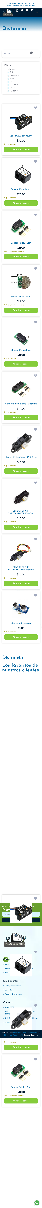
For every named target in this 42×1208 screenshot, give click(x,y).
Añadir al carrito (21, 149)
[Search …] (32, 10)
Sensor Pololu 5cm (21, 350)
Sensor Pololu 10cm (21, 243)
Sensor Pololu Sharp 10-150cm (21, 403)
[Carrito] (17, 10)
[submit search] (32, 53)
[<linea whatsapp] (37, 1203)
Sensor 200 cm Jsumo (21, 135)
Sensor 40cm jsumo (21, 189)
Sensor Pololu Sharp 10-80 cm (21, 457)
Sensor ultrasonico (21, 623)
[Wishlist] (22, 10)
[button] (37, 13)
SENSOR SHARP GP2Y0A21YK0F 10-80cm (21, 512)
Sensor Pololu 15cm (21, 296)
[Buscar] (12, 53)
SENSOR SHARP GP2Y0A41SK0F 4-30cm (21, 568)
